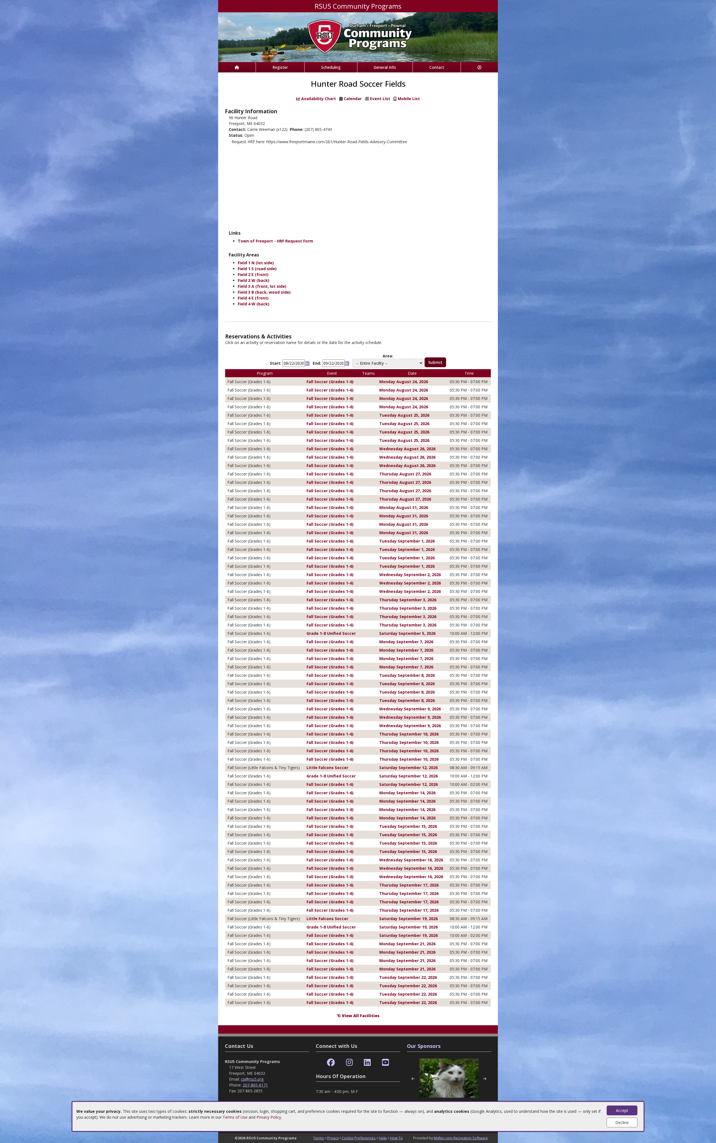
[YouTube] (385, 1063)
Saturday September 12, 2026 (408, 767)
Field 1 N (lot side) (256, 262)
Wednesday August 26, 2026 (407, 448)
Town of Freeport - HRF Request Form (275, 241)
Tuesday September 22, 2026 (408, 977)
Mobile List (409, 98)
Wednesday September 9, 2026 (410, 708)
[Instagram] (349, 1063)
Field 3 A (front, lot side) (262, 286)
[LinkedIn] (367, 1063)
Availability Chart (318, 98)
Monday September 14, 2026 (407, 792)
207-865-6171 (255, 1085)
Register (280, 67)
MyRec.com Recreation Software (461, 1137)
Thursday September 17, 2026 (409, 885)
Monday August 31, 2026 (403, 507)
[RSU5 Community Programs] (358, 36)
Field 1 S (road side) (257, 268)
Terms (318, 1137)
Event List (380, 98)
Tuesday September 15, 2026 (408, 826)
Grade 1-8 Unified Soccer (331, 633)
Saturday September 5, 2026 (407, 633)
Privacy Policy (268, 1117)
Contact (436, 67)
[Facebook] (331, 1063)
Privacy (333, 1137)
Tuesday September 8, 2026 (407, 675)
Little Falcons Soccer (327, 767)
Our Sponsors (424, 1046)
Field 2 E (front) (253, 274)
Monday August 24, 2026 (403, 381)
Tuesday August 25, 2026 (404, 415)
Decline (622, 1122)
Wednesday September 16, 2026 (411, 859)
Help (383, 1137)
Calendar (353, 98)
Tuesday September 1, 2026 (407, 541)
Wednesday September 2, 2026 (410, 574)
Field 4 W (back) (253, 304)
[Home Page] (237, 67)
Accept (622, 1110)
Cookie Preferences (359, 1137)
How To (396, 1137)
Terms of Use (235, 1117)
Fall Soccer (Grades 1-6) (330, 381)
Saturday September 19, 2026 (408, 918)
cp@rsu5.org (252, 1079)
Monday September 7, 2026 (406, 641)
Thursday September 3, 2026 (407, 599)
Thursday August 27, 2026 (405, 474)
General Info (385, 67)
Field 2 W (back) (253, 280)
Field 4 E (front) (253, 298)
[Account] (479, 67)
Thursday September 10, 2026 (409, 734)
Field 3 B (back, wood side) (264, 292)
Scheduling (331, 67)
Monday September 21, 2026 (407, 943)
